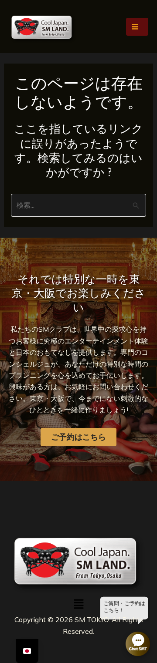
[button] (78, 604)
